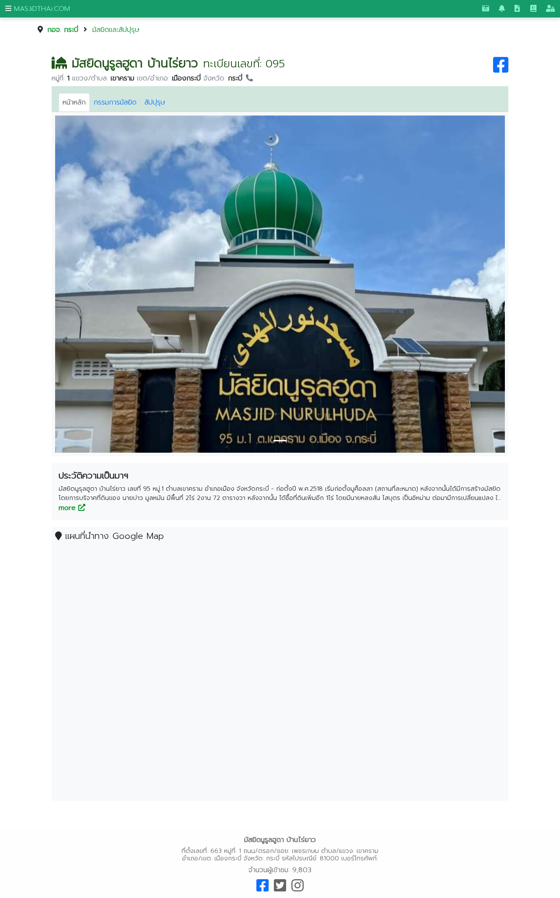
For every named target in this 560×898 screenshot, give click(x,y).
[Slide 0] (280, 441)
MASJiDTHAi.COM (40, 8)
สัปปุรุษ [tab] (154, 102)
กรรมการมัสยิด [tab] (115, 102)
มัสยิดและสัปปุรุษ (116, 29)
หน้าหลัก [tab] (74, 102)
